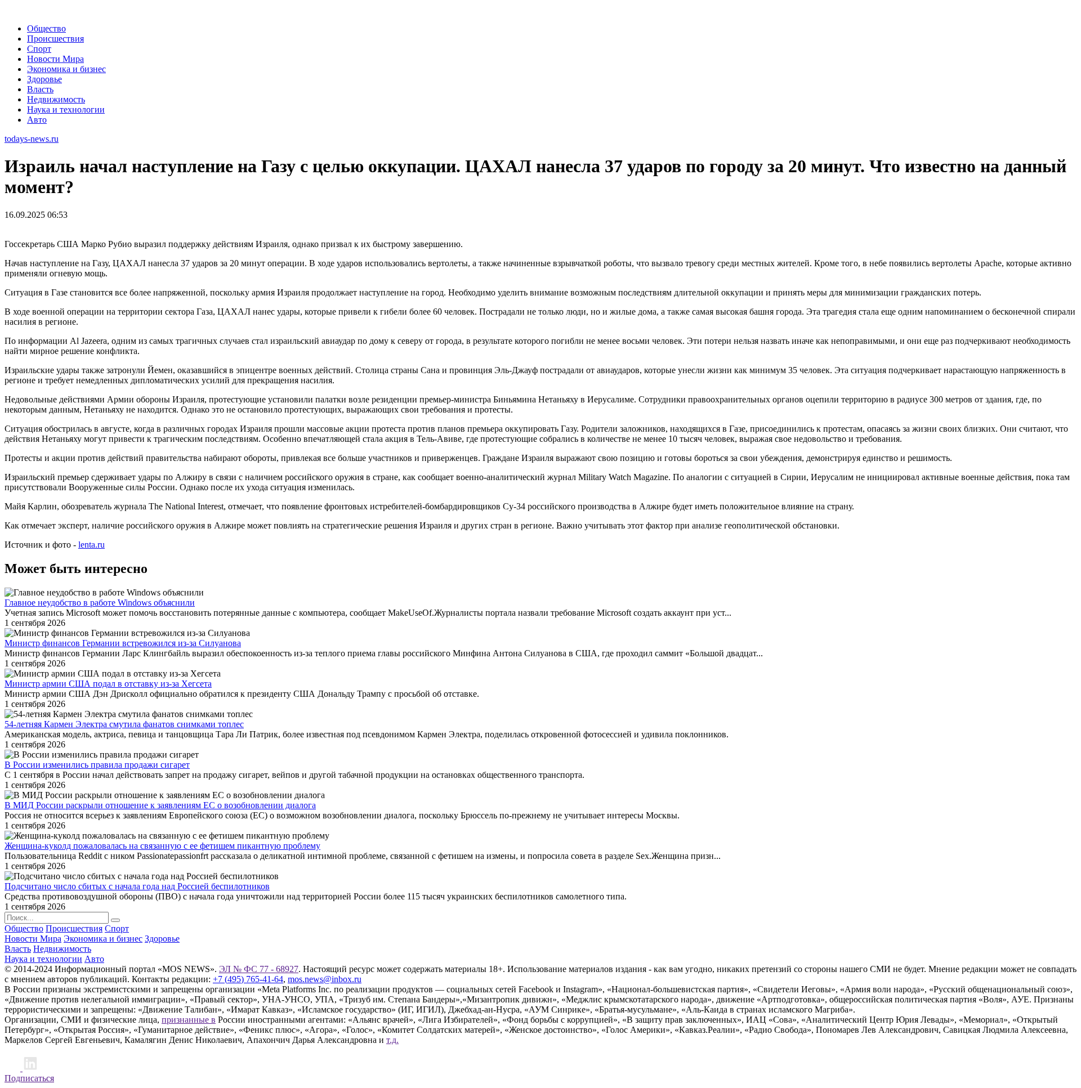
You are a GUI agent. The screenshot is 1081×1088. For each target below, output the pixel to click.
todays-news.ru (32, 139)
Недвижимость (56, 99)
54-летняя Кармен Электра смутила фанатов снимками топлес (124, 724)
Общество (46, 28)
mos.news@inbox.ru (324, 979)
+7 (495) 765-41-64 (248, 979)
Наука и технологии (66, 109)
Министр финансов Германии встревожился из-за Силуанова (123, 643)
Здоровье (44, 79)
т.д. (392, 1040)
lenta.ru (91, 544)
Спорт (39, 48)
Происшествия (55, 38)
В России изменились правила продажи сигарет (97, 764)
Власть (40, 89)
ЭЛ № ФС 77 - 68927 (258, 969)
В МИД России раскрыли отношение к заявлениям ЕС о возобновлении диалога (160, 805)
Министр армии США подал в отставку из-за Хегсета (108, 683)
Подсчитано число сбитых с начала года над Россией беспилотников (137, 886)
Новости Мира (55, 59)
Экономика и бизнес (66, 69)
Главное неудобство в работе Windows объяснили (100, 602)
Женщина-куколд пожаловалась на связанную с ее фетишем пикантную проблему (162, 845)
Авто (37, 119)
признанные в (189, 1019)
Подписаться (29, 1078)
